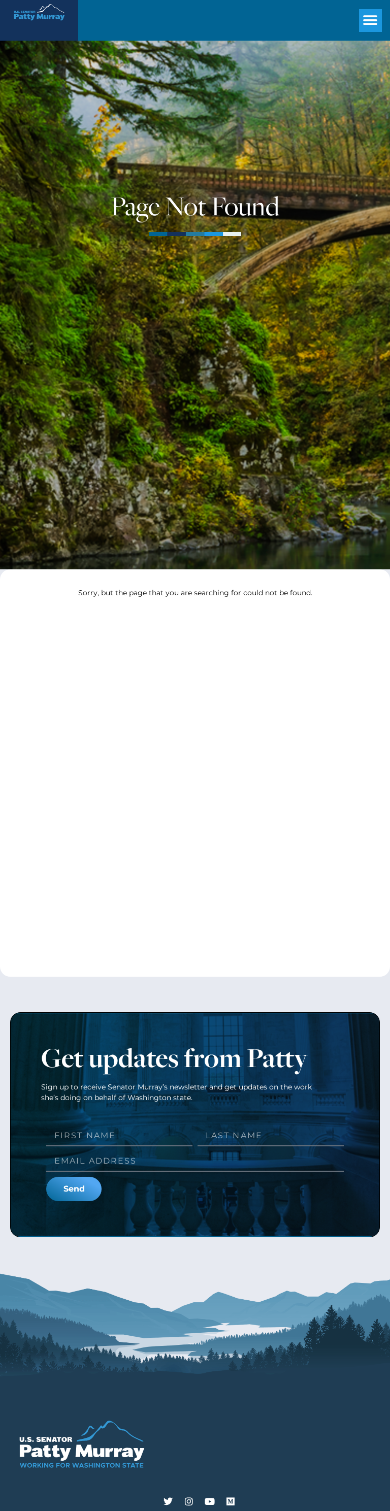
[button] (370, 20)
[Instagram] (189, 1501)
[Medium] (230, 1501)
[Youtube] (210, 1501)
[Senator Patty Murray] (39, 23)
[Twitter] (168, 1501)
